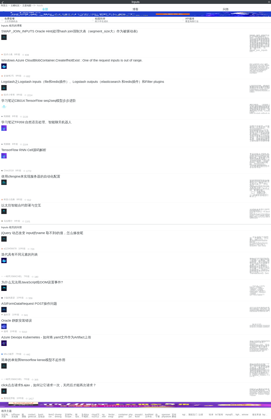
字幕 (157, 417)
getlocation (33, 417)
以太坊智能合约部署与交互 (21, 205)
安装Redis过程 (70, 415)
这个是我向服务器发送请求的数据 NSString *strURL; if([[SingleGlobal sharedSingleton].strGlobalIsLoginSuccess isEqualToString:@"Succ (260, 309)
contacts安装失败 (33, 415)
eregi (110, 417)
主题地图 (26, 5)
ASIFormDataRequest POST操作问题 (29, 303)
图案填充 (78, 415)
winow (245, 415)
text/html (149, 415)
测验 (24, 417)
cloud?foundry (97, 415)
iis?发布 (219, 415)
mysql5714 (230, 415)
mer (104, 417)
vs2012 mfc (97, 417)
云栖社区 (15, 5)
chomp (58, 415)
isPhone (15, 415)
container (123, 415)
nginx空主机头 (185, 415)
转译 (211, 415)
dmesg (58, 417)
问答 (226, 9)
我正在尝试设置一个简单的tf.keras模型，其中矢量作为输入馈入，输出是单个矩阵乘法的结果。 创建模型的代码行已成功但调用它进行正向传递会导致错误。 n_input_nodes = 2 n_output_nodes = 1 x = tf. (260, 370)
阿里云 (4, 5)
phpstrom (166, 417)
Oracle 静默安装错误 (16, 320)
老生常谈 (256, 415)
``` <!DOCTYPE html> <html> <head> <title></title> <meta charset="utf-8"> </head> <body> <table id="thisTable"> (258, 290)
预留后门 (192, 415)
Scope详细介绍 (70, 417)
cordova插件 (51, 417)
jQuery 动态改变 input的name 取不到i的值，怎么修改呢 (42, 233)
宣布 (174, 415)
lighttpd (239, 415)
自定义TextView (158, 415)
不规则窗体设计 (86, 417)
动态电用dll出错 (6, 415)
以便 (201, 415)
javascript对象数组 (132, 417)
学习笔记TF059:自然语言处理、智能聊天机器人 (36, 122)
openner (166, 415)
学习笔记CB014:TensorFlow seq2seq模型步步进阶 (38, 100)
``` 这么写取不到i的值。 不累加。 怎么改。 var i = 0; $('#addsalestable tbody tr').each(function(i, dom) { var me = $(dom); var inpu (259, 241)
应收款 (41, 417)
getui (120, 417)
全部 (45, 9)
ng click (105, 415)
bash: (41, 415)
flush (137, 417)
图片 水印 (25, 415)
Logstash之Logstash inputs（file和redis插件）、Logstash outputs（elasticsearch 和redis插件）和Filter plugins (82, 82)
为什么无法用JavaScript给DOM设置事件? (32, 282)
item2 (51, 415)
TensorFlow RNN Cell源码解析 (23, 150)
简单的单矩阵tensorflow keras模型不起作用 (33, 360)
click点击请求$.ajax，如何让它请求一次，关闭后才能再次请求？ (48, 385)
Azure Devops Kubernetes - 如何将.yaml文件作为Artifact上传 (46, 337)
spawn (78, 417)
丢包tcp (85, 415)
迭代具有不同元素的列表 (19, 254)
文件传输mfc (150, 417)
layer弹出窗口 (265, 415)
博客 (135, 9)
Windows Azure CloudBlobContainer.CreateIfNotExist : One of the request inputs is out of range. (72, 60)
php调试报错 (132, 415)
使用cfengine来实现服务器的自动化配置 (30, 176)
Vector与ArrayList (113, 415)
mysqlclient (140, 415)
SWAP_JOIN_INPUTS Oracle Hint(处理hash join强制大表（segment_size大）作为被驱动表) (69, 31)
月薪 (3, 417)
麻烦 (174, 417)
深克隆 (14, 417)
